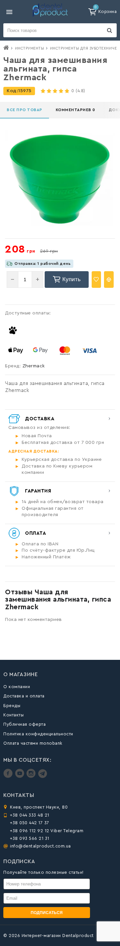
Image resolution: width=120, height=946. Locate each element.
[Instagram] (31, 776)
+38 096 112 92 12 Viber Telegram (46, 831)
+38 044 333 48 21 (29, 815)
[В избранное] (96, 279)
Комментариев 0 (75, 110)
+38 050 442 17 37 (29, 823)
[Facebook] (8, 776)
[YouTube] (20, 776)
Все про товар (24, 110)
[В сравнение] (109, 279)
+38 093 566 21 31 (29, 838)
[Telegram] (42, 776)
